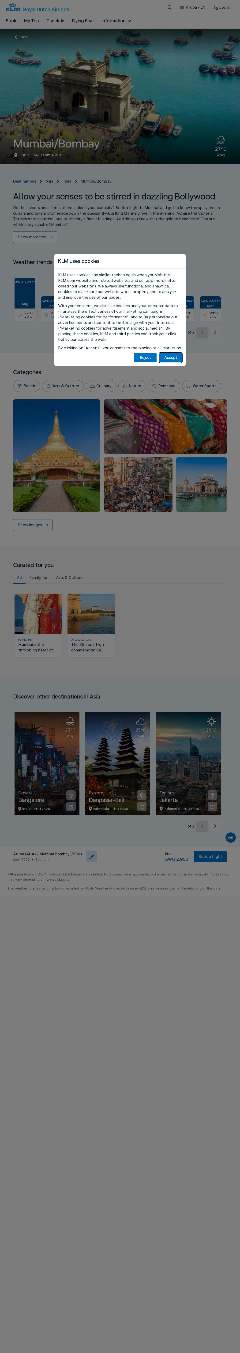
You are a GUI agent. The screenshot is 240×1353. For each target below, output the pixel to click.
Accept (170, 357)
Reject (145, 357)
